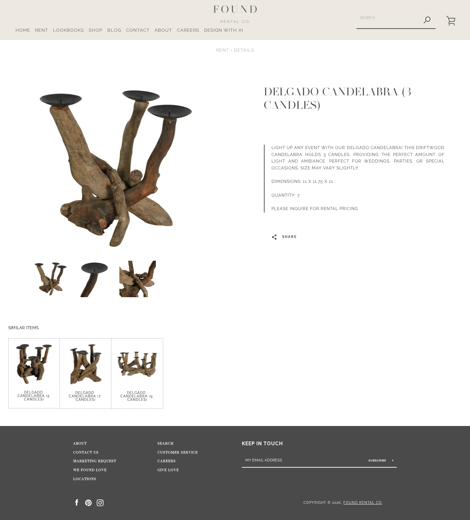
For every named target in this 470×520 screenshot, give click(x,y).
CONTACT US (86, 452)
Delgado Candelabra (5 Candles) (34, 396)
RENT (41, 30)
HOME (22, 30)
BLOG (114, 30)
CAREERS (188, 30)
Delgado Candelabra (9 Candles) (137, 396)
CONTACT (138, 30)
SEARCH (166, 443)
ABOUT (163, 30)
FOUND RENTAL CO (362, 502)
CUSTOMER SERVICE (178, 452)
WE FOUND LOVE (90, 470)
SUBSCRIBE (377, 460)
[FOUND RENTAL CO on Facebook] (76, 502)
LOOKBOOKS (68, 30)
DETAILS (244, 50)
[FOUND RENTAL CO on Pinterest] (88, 502)
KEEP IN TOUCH (262, 443)
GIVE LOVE (168, 470)
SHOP (96, 30)
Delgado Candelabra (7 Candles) (85, 396)
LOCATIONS (84, 479)
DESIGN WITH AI (223, 30)
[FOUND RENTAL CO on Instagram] (100, 502)
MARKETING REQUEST (94, 461)
